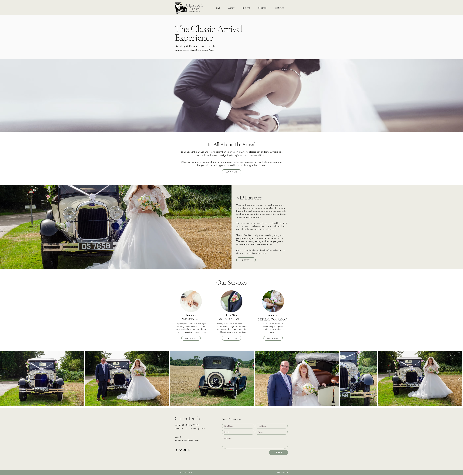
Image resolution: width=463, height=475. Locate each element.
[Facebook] (176, 450)
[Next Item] (458, 378)
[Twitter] (180, 450)
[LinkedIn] (189, 450)
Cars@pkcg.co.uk (196, 428)
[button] (262, 8)
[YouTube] (184, 450)
